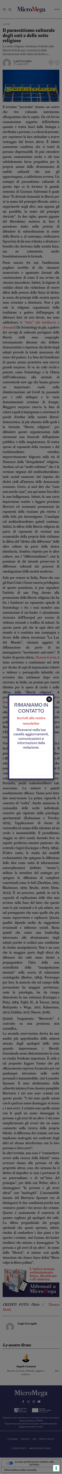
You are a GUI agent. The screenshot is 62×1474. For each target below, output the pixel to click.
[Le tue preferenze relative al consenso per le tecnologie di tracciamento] (56, 1468)
